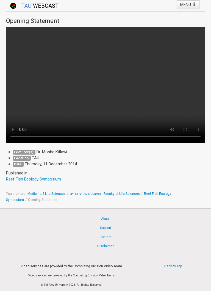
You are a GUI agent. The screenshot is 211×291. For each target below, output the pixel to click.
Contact (105, 237)
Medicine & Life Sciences (46, 194)
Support (105, 228)
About (105, 219)
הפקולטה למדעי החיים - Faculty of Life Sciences (105, 194)
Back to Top (173, 266)
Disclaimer (105, 246)
